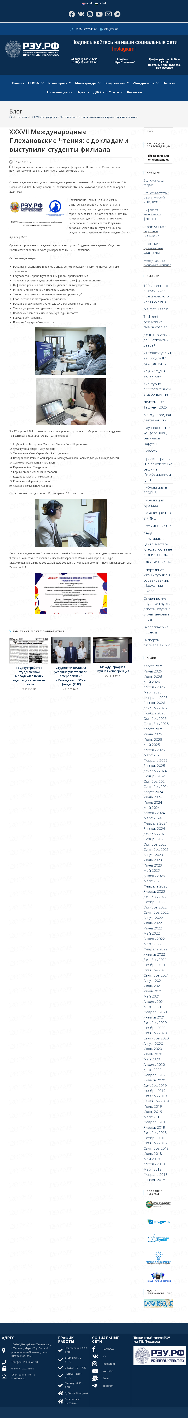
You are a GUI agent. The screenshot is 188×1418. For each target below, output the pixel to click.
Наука (81, 92)
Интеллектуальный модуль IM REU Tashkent (157, 358)
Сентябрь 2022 (156, 912)
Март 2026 (153, 692)
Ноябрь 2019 (154, 1090)
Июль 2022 (153, 922)
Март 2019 (153, 1116)
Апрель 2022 (154, 938)
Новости (168, 83)
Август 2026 (153, 666)
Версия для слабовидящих (158, 157)
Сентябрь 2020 (156, 1038)
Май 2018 (152, 1158)
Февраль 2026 (155, 697)
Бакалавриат (57, 83)
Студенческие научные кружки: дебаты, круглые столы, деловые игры (65, 169)
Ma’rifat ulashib (156, 309)
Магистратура (86, 83)
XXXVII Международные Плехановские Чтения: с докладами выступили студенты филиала (85, 117)
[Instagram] (90, 14)
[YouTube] (99, 14)
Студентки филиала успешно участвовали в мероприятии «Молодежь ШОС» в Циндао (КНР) (71, 676)
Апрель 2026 (154, 687)
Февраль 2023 (155, 886)
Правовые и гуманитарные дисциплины (153, 248)
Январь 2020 (154, 1080)
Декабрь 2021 (155, 959)
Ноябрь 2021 (154, 964)
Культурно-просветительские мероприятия (158, 389)
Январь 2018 (154, 1179)
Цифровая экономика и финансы (152, 214)
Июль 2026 (153, 671)
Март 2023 (153, 881)
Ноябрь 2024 (154, 776)
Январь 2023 (154, 891)
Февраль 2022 (155, 949)
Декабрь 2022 (155, 896)
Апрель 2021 (154, 1001)
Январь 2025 (154, 765)
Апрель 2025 (154, 750)
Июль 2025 (153, 734)
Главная (18, 83)
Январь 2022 (154, 954)
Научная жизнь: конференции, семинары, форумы (47, 167)
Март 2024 (153, 818)
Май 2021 (152, 996)
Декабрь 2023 (155, 833)
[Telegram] (117, 14)
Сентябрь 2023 (156, 849)
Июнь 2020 (153, 1054)
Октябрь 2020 (155, 1033)
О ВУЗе (34, 83)
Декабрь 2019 (155, 1085)
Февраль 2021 (155, 1012)
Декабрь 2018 (155, 1132)
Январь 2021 (154, 1017)
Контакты (134, 92)
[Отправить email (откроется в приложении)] (108, 14)
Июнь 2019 (153, 1111)
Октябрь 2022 (155, 907)
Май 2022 (152, 933)
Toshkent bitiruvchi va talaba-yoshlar (155, 321)
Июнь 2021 (153, 991)
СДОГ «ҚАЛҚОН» (157, 562)
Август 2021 (153, 980)
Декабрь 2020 (155, 1022)
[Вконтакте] (81, 14)
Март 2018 (153, 1169)
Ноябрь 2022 (154, 901)
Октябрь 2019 (155, 1096)
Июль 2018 (153, 1153)
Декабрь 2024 (155, 771)
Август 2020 (153, 1043)
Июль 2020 (153, 1048)
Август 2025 (153, 729)
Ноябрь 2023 (154, 839)
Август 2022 (153, 917)
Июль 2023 (153, 860)
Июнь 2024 (153, 802)
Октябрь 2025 (155, 718)
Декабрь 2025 (155, 708)
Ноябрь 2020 (154, 1027)
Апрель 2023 (154, 875)
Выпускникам (114, 83)
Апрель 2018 (154, 1164)
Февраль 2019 (155, 1122)
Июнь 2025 (153, 739)
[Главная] (10, 117)
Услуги (114, 92)
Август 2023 (153, 854)
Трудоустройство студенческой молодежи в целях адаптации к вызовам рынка (29, 676)
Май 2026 (152, 681)
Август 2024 (153, 791)
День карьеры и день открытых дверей (157, 340)
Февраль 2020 (155, 1075)
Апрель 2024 (154, 812)
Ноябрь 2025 (154, 713)
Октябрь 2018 (155, 1143)
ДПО (97, 92)
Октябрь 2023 (155, 844)
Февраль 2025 (155, 760)
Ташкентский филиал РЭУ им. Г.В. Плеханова (151, 1340)
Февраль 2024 (155, 823)
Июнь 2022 (153, 928)
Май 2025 (152, 744)
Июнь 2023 (153, 865)
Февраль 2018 (155, 1174)
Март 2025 (153, 755)
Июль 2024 (153, 797)
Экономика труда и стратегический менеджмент (156, 197)
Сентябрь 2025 (156, 723)
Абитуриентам (144, 83)
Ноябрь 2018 (154, 1137)
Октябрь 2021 (155, 970)
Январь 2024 (154, 828)
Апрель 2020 (154, 1064)
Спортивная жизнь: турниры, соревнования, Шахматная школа (157, 580)
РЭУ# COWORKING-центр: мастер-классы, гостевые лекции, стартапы (158, 544)
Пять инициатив (59, 92)
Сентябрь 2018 (156, 1148)
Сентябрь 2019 (156, 1101)
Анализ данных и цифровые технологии (155, 231)
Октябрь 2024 (155, 781)
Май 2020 (152, 1059)
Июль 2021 (153, 985)
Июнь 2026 (153, 676)
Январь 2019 (154, 1127)
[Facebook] (71, 14)
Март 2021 (153, 1006)
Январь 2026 (154, 702)
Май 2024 (152, 807)
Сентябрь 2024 (156, 786)
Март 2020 (153, 1069)
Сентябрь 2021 (156, 975)
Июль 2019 (153, 1106)
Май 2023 (152, 870)
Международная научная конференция (112, 669)
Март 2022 (153, 943)
